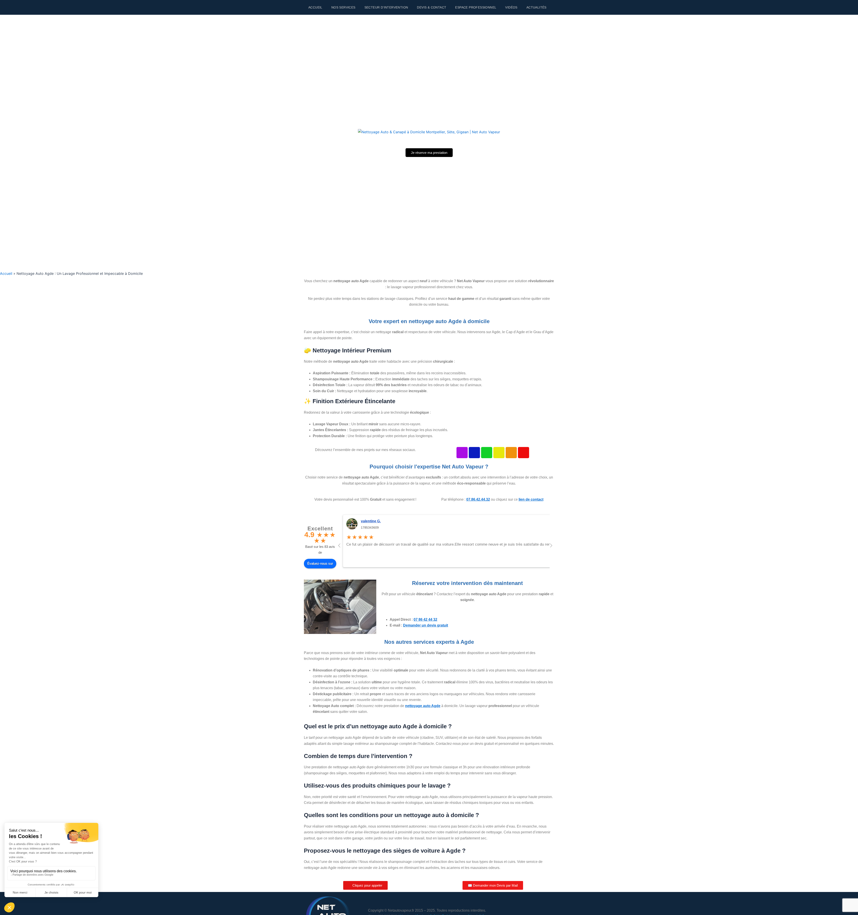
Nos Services (343, 7)
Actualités (536, 7)
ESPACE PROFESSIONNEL (475, 7)
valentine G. (371, 521)
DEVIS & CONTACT (431, 7)
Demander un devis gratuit (425, 625)
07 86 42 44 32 (425, 619)
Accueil (315, 7)
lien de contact (531, 499)
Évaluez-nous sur (320, 563)
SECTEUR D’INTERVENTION (386, 7)
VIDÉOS (511, 7)
